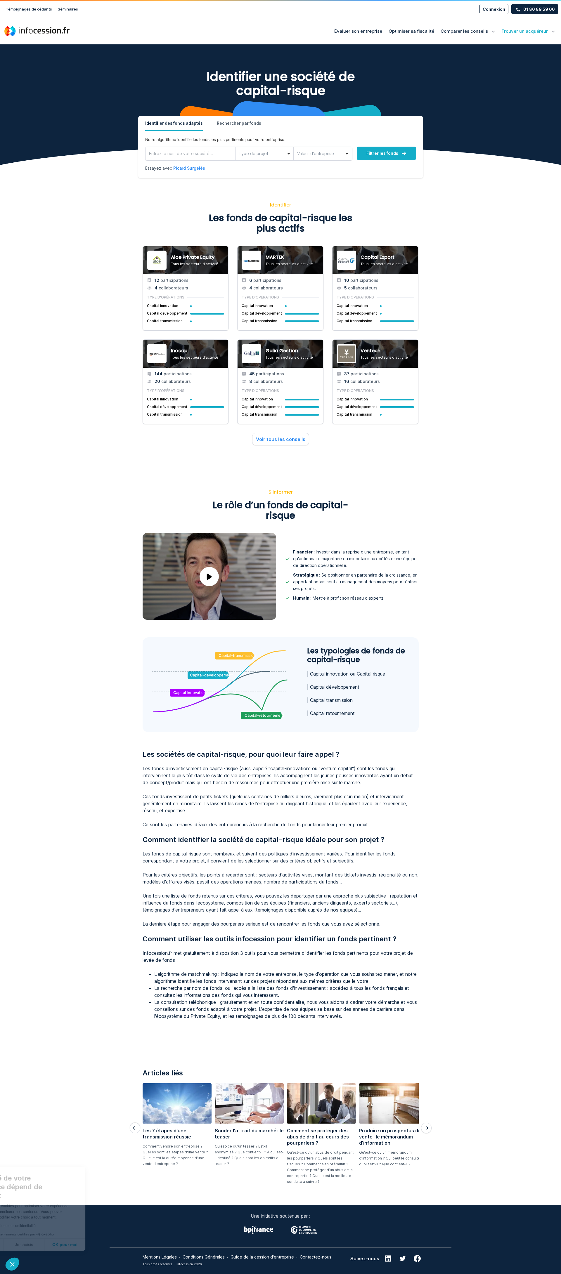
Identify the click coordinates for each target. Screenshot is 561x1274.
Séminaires (68, 9)
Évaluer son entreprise (358, 31)
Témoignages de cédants (29, 9)
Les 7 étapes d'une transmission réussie (167, 1134)
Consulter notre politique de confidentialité (45, 1226)
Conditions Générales (204, 1256)
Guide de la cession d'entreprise (262, 1256)
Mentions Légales (160, 1256)
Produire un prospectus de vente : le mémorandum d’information (390, 1137)
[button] (12, 1264)
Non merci (26, 1244)
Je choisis (67, 1244)
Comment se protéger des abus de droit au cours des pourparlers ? (318, 1137)
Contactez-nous (315, 1256)
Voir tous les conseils (280, 439)
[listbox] (264, 153)
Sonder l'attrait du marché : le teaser (249, 1134)
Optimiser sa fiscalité (411, 31)
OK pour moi (108, 1244)
